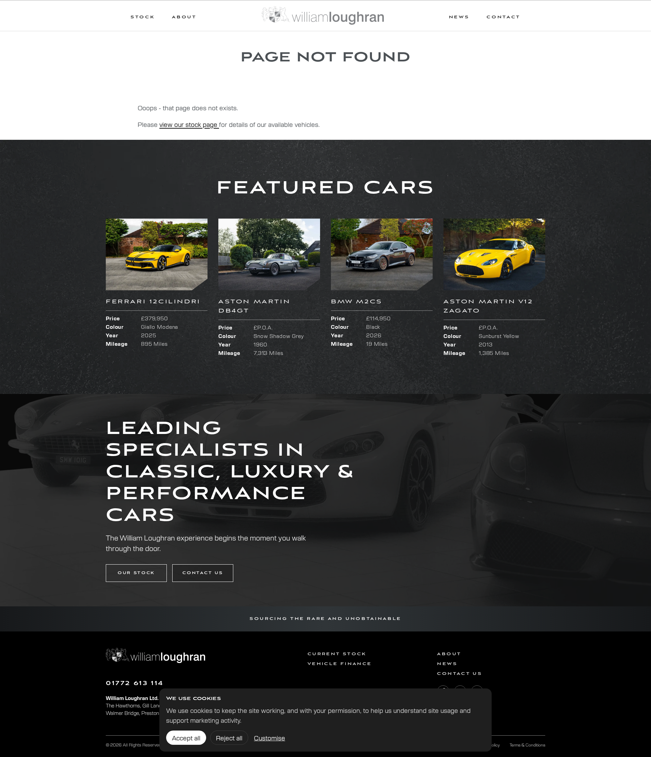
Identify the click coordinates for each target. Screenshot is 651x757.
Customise (269, 738)
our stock (136, 573)
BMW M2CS (356, 301)
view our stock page (189, 124)
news (459, 17)
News (447, 663)
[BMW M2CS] (382, 254)
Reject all (229, 738)
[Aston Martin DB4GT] (269, 254)
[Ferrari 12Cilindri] (157, 254)
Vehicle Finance (340, 663)
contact (503, 17)
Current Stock (337, 654)
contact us (202, 573)
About (184, 17)
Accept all (186, 738)
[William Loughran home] (323, 15)
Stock (143, 17)
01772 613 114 (135, 683)
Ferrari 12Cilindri (153, 301)
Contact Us (459, 673)
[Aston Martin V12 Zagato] (494, 254)
